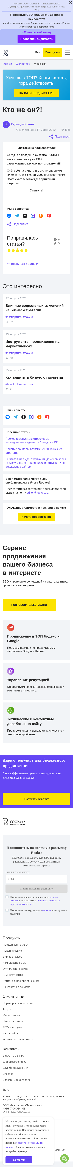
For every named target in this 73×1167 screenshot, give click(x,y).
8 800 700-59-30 (13, 1055)
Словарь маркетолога (16, 1079)
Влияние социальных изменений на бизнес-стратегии (34, 450)
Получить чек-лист (36, 798)
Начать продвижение (36, 93)
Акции (7, 1009)
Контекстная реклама (16, 986)
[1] (9, 250)
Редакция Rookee (22, 124)
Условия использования (18, 1039)
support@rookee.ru (15, 1061)
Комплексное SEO (14, 962)
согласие (46, 910)
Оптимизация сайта (15, 968)
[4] (22, 250)
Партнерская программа (18, 1003)
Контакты (11, 1049)
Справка (8, 1073)
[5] (26, 250)
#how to (28, 316)
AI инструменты (13, 974)
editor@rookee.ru (37, 492)
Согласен (19, 1159)
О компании (13, 996)
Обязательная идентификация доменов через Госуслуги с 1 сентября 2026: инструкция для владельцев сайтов (35, 463)
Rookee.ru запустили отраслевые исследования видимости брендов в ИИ (31, 440)
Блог (7, 1089)
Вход (37, 52)
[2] (13, 250)
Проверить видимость (36, 38)
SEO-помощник (12, 1027)
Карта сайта (10, 1033)
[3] (17, 250)
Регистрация (52, 52)
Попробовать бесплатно (29, 604)
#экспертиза (13, 316)
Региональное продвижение (21, 980)
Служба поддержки (15, 1067)
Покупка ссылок (13, 950)
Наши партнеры (13, 1021)
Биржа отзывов (12, 956)
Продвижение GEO (15, 944)
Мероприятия (11, 1015)
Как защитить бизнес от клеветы (34, 377)
